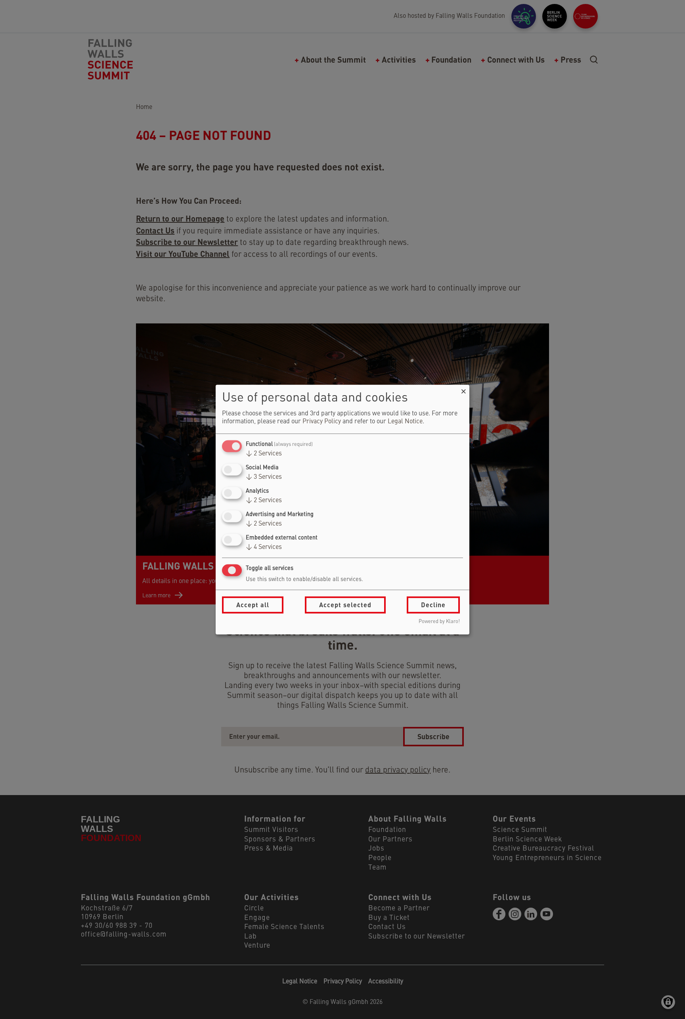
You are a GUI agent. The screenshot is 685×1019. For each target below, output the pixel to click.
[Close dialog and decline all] (463, 389)
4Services (264, 547)
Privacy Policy (321, 422)
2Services (264, 454)
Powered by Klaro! (439, 621)
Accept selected (345, 604)
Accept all (252, 604)
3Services (264, 477)
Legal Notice (405, 422)
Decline (433, 604)
